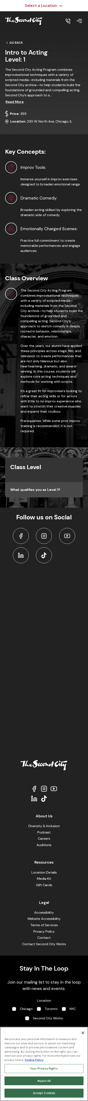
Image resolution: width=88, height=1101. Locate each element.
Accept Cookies (44, 1093)
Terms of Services (44, 925)
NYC (73, 1009)
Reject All (43, 1081)
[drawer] (79, 20)
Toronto (51, 1009)
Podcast (44, 832)
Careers (44, 838)
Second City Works (48, 1018)
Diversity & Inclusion (44, 826)
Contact (44, 937)
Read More (15, 102)
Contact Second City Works (44, 944)
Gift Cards (44, 885)
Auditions (44, 845)
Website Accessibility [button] (44, 918)
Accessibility (44, 912)
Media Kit (44, 878)
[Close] (83, 1032)
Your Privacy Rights (43, 1068)
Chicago (26, 1009)
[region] (44, 1064)
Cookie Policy (34, 1060)
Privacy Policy (44, 931)
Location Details (44, 872)
